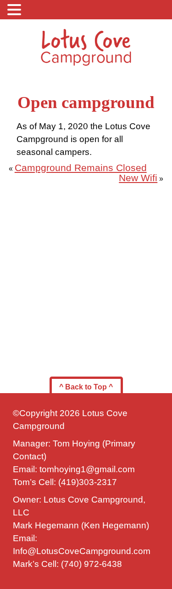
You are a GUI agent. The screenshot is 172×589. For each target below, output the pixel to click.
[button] (15, 9)
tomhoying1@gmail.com (87, 469)
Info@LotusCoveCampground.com (81, 551)
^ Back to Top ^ (86, 387)
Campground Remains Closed (81, 167)
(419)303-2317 (87, 482)
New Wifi (138, 177)
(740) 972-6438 (91, 564)
